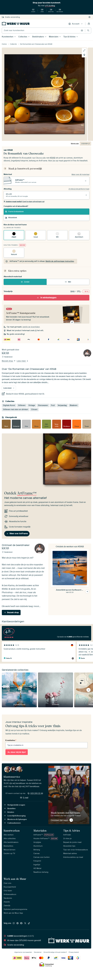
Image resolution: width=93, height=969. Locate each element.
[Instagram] (13, 923)
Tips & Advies (69, 36)
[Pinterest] (17, 923)
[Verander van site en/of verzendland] (89, 17)
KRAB (10, 150)
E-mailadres (10, 740)
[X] (25, 923)
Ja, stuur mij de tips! (16, 752)
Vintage (31, 405)
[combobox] (41, 30)
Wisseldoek (12, 217)
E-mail (25, 797)
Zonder (27, 282)
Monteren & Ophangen (17, 819)
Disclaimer (38, 952)
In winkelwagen (48, 297)
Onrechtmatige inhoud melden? (55, 952)
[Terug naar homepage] (16, 23)
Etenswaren (43, 405)
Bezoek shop (7, 361)
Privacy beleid (74, 952)
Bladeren (73, 405)
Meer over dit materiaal (80, 174)
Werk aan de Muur (15, 878)
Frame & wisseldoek (16, 211)
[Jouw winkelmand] (89, 24)
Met (69, 282)
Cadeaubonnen (14, 823)
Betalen (10, 812)
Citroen (34, 409)
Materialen (53, 36)
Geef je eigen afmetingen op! (25, 201)
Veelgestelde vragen (16, 805)
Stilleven (21, 405)
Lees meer (21, 361)
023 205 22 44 (36, 793)
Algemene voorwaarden (23, 952)
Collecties (22, 36)
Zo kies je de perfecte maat (79, 189)
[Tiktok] (29, 923)
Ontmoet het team (59, 820)
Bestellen (11, 808)
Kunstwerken (7, 36)
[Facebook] (21, 923)
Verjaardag (62, 405)
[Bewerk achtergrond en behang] (84, 55)
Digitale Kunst (9, 405)
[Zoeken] (88, 30)
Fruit (53, 405)
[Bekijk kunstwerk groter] (84, 50)
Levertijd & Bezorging (16, 816)
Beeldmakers (38, 36)
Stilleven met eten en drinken (15, 409)
